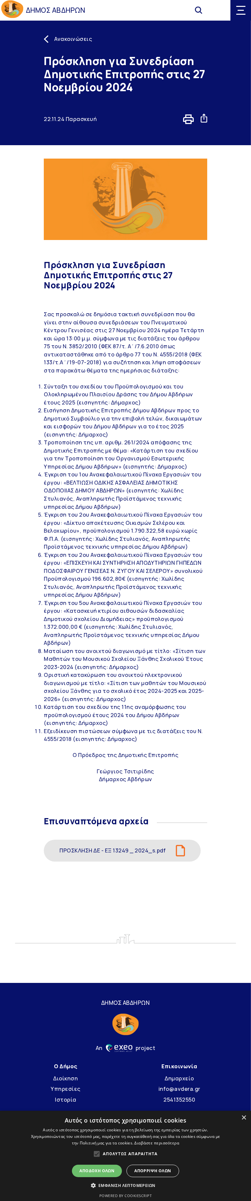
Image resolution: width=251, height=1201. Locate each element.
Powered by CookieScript (125, 1195)
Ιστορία (65, 1099)
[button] (126, 1185)
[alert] (125, 1156)
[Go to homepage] (12, 10)
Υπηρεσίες (66, 1088)
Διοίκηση (65, 1078)
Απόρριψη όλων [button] (152, 1171)
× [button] (243, 1117)
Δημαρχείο (179, 1078)
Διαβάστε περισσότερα (156, 1143)
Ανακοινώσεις (73, 39)
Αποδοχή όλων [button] (96, 1171)
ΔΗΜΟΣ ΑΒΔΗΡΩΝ (55, 10)
